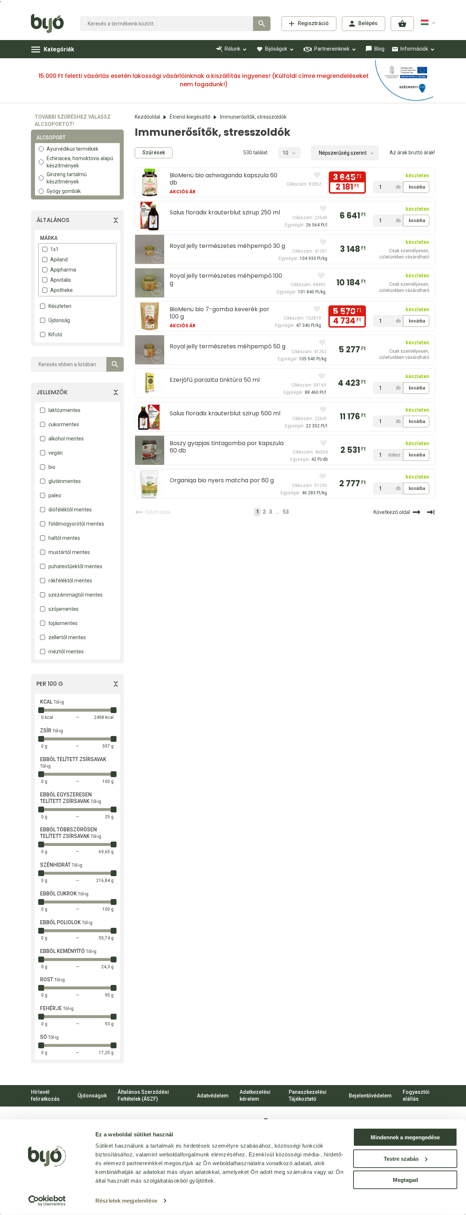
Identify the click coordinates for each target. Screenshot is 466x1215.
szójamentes (63, 609)
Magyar (429, 22)
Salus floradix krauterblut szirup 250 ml (225, 212)
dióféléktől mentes (70, 509)
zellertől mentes (67, 637)
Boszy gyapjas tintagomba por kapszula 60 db (227, 447)
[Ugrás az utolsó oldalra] (430, 512)
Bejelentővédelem (370, 1096)
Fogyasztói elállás (416, 1095)
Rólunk (232, 49)
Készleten (59, 306)
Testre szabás (401, 1158)
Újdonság (59, 320)
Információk (414, 49)
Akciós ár (183, 192)
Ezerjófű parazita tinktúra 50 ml (215, 379)
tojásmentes (63, 623)
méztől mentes (66, 651)
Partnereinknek (332, 49)
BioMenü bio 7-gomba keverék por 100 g (219, 313)
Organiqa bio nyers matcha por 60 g (222, 480)
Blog (379, 49)
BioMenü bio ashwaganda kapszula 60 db (223, 179)
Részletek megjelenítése (126, 1201)
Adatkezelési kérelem (255, 1095)
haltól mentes (64, 538)
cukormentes (63, 424)
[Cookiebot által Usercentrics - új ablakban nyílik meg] (47, 1200)
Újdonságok (92, 1096)
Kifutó (55, 334)
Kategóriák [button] (59, 49)
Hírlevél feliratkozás (45, 1095)
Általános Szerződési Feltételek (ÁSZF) (143, 1095)
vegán (55, 453)
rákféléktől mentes (70, 580)
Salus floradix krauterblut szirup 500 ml (225, 413)
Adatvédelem (213, 1096)
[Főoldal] (50, 23)
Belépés (368, 23)
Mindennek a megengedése (405, 1137)
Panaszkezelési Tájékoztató (308, 1095)
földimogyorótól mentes (76, 524)
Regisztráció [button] (313, 23)
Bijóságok (276, 49)
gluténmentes (64, 481)
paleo (54, 495)
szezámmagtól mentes (75, 595)
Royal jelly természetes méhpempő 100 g (226, 279)
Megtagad (405, 1180)
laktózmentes (64, 410)
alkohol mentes (66, 439)
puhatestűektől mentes (75, 566)
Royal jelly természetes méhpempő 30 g (227, 245)
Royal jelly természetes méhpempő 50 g (227, 346)
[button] (402, 23)
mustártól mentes (69, 552)
